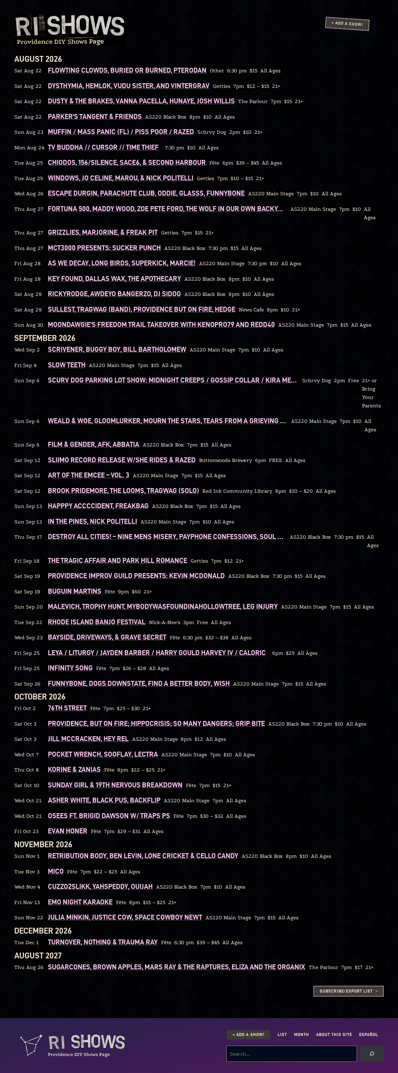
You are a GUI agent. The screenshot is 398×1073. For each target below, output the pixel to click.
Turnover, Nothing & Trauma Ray (103, 942)
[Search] (372, 1054)
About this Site (334, 1034)
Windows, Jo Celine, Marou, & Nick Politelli (120, 178)
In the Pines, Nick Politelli (92, 521)
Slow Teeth (67, 365)
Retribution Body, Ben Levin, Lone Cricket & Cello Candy (143, 855)
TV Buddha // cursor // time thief (103, 147)
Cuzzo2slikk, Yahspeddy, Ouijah (100, 886)
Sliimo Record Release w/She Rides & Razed (122, 460)
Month (301, 1034)
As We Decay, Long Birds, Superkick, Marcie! (122, 263)
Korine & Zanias (74, 769)
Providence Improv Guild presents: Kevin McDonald (136, 575)
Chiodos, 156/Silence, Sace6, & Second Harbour (127, 162)
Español (368, 1034)
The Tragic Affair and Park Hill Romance (117, 560)
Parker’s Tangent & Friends (95, 116)
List (282, 1034)
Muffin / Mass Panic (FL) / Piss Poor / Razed (121, 131)
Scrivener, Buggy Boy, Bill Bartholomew (117, 349)
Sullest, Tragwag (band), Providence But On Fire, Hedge (141, 309)
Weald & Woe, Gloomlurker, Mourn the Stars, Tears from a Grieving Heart (174, 420)
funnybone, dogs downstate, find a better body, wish (139, 683)
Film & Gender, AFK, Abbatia (93, 444)
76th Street (67, 708)
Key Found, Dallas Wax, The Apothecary (114, 278)
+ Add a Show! (347, 23)
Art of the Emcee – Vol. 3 (88, 475)
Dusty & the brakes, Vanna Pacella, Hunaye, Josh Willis (141, 101)
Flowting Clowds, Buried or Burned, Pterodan (127, 70)
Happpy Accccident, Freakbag (98, 505)
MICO (56, 871)
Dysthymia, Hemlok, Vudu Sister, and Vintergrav (129, 85)
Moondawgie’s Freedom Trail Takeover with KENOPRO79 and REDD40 (161, 324)
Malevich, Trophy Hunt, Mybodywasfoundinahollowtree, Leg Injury (163, 606)
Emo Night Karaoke (80, 902)
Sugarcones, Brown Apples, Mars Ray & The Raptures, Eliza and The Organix (176, 967)
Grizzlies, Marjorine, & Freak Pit (103, 232)
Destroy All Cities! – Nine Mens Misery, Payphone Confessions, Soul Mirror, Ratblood (193, 536)
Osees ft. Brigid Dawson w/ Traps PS (109, 815)
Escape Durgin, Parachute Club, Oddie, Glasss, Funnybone (146, 193)
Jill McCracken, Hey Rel (88, 738)
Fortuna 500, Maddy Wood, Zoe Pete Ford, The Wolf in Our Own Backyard (169, 208)
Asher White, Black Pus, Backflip (104, 800)
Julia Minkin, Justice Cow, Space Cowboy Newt (125, 917)
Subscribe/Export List (346, 991)
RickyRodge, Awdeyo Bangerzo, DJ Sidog (114, 293)
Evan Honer (67, 831)
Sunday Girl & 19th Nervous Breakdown (115, 785)
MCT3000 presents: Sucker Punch (104, 247)
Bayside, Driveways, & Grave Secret (107, 637)
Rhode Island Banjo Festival (97, 622)
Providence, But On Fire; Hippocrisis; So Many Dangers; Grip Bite (156, 723)
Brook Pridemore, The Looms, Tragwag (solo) (123, 490)
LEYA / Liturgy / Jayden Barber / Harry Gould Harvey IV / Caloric (157, 652)
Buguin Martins (74, 591)
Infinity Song (70, 668)
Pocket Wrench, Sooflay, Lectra (103, 754)
